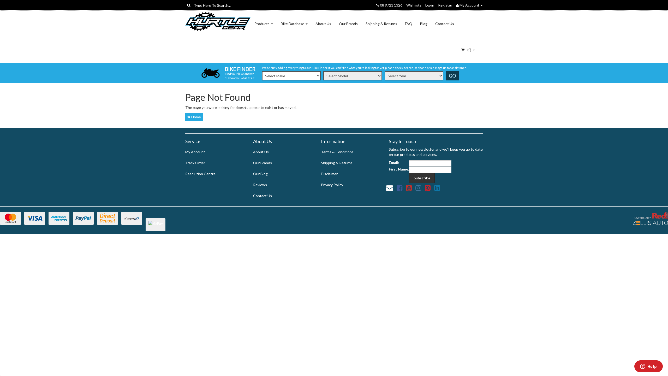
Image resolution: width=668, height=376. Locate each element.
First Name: (399, 169)
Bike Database (293, 23)
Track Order (195, 163)
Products (262, 23)
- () (468, 50)
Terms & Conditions (337, 152)
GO (452, 76)
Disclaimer (329, 174)
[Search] (188, 5)
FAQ (408, 23)
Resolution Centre (200, 174)
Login (429, 5)
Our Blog (260, 174)
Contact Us (444, 23)
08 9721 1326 (390, 5)
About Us (323, 23)
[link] (399, 188)
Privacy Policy (332, 185)
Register (445, 5)
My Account (195, 152)
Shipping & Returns (381, 23)
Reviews (260, 185)
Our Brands (348, 23)
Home (195, 117)
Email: (394, 162)
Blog (423, 23)
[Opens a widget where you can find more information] (648, 366)
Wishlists (413, 5)
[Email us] (389, 188)
